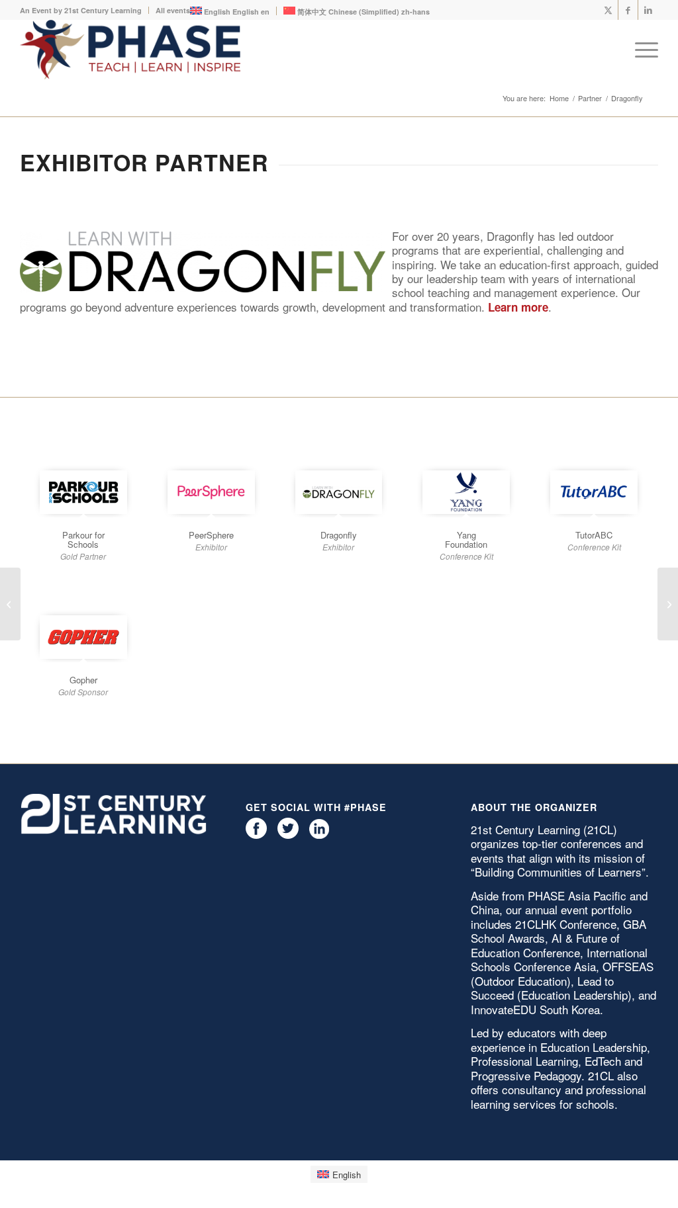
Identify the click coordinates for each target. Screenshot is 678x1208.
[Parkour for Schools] (83, 492)
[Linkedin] (319, 835)
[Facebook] (256, 835)
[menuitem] (84, 10)
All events (173, 10)
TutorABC (593, 535)
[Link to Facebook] (628, 10)
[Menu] (642, 49)
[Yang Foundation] (466, 492)
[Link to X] (608, 10)
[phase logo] (130, 49)
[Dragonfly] (339, 492)
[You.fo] (667, 604)
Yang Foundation (466, 539)
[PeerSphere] (211, 492)
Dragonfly (338, 535)
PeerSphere (211, 535)
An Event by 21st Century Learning (81, 10)
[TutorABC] (594, 492)
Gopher (83, 679)
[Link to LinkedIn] (648, 10)
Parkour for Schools (83, 539)
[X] (288, 835)
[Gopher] (83, 637)
